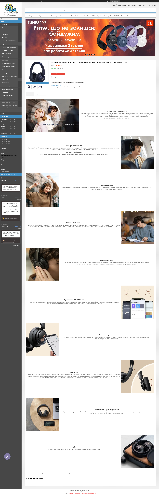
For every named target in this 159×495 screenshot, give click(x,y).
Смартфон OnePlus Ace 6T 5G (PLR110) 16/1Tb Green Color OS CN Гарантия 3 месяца (11, 234)
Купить (58, 74)
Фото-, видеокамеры (7, 89)
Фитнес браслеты (6, 53)
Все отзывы (16, 245)
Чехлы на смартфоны (7, 95)
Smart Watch (5, 60)
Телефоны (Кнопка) (7, 31)
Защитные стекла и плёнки (9, 102)
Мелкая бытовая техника (9, 40)
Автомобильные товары (8, 63)
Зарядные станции (7, 44)
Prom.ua (87, 490)
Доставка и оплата (49, 10)
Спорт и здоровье (7, 57)
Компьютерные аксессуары (9, 76)
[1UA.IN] (10, 8)
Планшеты (5, 34)
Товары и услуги (33, 15)
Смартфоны (5, 28)
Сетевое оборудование (8, 86)
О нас (2, 113)
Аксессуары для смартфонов (9, 70)
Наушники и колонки (7, 50)
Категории (4, 24)
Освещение (5, 92)
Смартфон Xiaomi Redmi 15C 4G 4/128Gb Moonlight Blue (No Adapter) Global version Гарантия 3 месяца (11, 206)
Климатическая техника (8, 66)
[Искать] (20, 18)
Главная (29, 10)
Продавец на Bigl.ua (79, 492)
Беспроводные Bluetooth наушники (60, 15)
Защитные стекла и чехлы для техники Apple (10, 106)
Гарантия (37, 10)
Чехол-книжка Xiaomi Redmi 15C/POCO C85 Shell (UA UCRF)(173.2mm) (11, 211)
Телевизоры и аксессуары (9, 47)
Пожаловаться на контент (73, 493)
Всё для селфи (5, 82)
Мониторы (5, 79)
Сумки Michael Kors (7, 110)
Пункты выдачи (62, 10)
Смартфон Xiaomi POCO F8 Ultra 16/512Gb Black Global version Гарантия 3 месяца (10, 188)
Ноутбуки (4, 37)
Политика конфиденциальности (88, 493)
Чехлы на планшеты (7, 99)
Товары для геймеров (8, 73)
